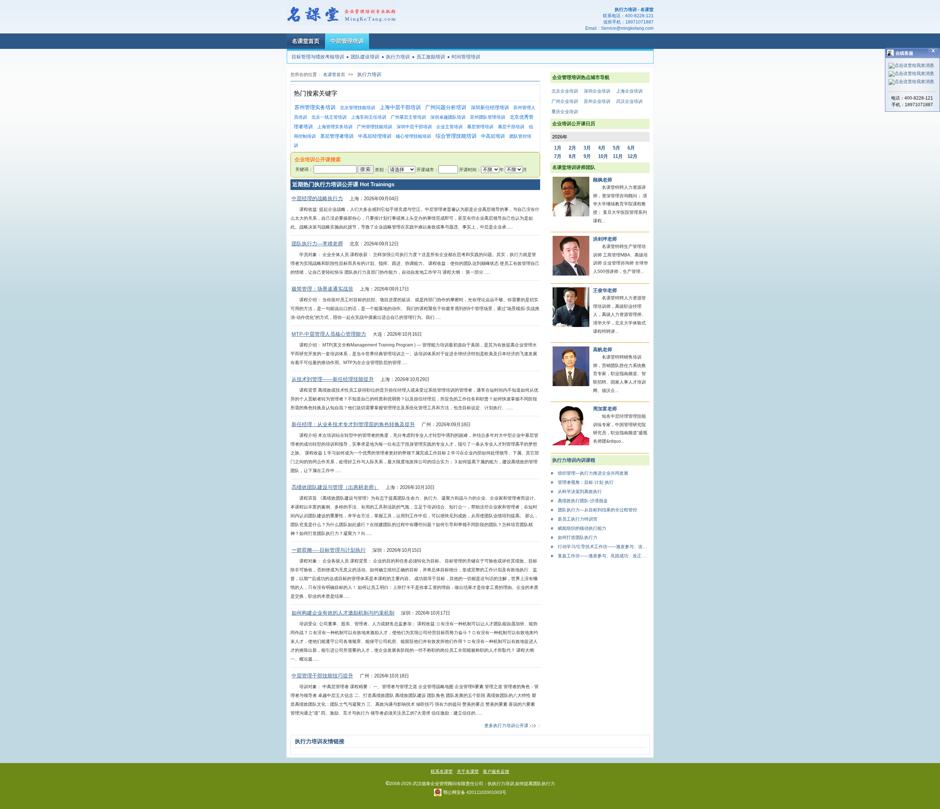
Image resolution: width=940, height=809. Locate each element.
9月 (587, 156)
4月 (601, 148)
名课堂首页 (305, 41)
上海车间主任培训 (368, 117)
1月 (557, 148)
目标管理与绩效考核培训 (318, 57)
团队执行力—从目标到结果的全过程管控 (597, 510)
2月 (572, 148)
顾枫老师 (602, 180)
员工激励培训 (430, 57)
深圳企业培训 (597, 91)
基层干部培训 (511, 126)
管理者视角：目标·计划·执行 (586, 482)
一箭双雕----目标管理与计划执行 (329, 550)
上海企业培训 (629, 91)
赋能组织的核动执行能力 (582, 528)
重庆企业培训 (565, 111)
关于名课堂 (468, 771)
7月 (557, 156)
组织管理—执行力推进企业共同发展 (593, 473)
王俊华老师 (605, 290)
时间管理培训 (466, 57)
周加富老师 (605, 408)
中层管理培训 (347, 41)
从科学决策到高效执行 (580, 491)
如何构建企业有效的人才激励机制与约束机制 (343, 613)
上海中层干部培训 (400, 107)
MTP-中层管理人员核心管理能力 (329, 334)
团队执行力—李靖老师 (317, 244)
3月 (587, 148)
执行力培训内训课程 (573, 460)
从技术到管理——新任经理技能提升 (333, 379)
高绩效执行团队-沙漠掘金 (583, 500)
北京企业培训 (565, 91)
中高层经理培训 (374, 136)
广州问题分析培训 (445, 107)
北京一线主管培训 (329, 117)
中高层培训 (493, 136)
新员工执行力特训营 (577, 519)
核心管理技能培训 (413, 136)
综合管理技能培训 (456, 136)
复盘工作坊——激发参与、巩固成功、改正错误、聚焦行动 (604, 555)
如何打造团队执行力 (577, 537)
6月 (631, 148)
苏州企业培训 (597, 101)
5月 (616, 148)
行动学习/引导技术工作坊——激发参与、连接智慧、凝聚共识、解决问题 (604, 546)
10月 (603, 156)
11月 (618, 156)
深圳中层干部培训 (414, 126)
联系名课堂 (442, 771)
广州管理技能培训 (374, 126)
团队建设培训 (365, 57)
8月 (572, 156)
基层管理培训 (480, 126)
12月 (632, 156)
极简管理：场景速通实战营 (322, 289)
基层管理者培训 (337, 136)
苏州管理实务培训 (315, 107)
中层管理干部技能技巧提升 (322, 676)
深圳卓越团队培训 (448, 117)
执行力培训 (398, 57)
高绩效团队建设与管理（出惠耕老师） (335, 487)
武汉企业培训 (629, 101)
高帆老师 (602, 349)
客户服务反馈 (496, 771)
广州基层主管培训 (408, 117)
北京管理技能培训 (357, 107)
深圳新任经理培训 (490, 107)
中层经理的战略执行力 (317, 198)
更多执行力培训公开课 (506, 725)
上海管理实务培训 (334, 126)
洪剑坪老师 (605, 239)
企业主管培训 (449, 126)
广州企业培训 (565, 101)
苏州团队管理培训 (487, 117)
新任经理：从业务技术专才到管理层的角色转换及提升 (353, 424)
